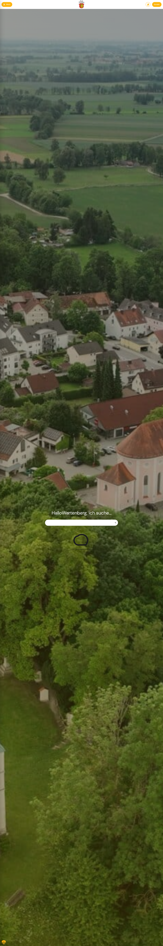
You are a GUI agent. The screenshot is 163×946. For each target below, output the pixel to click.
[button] (7, 4)
